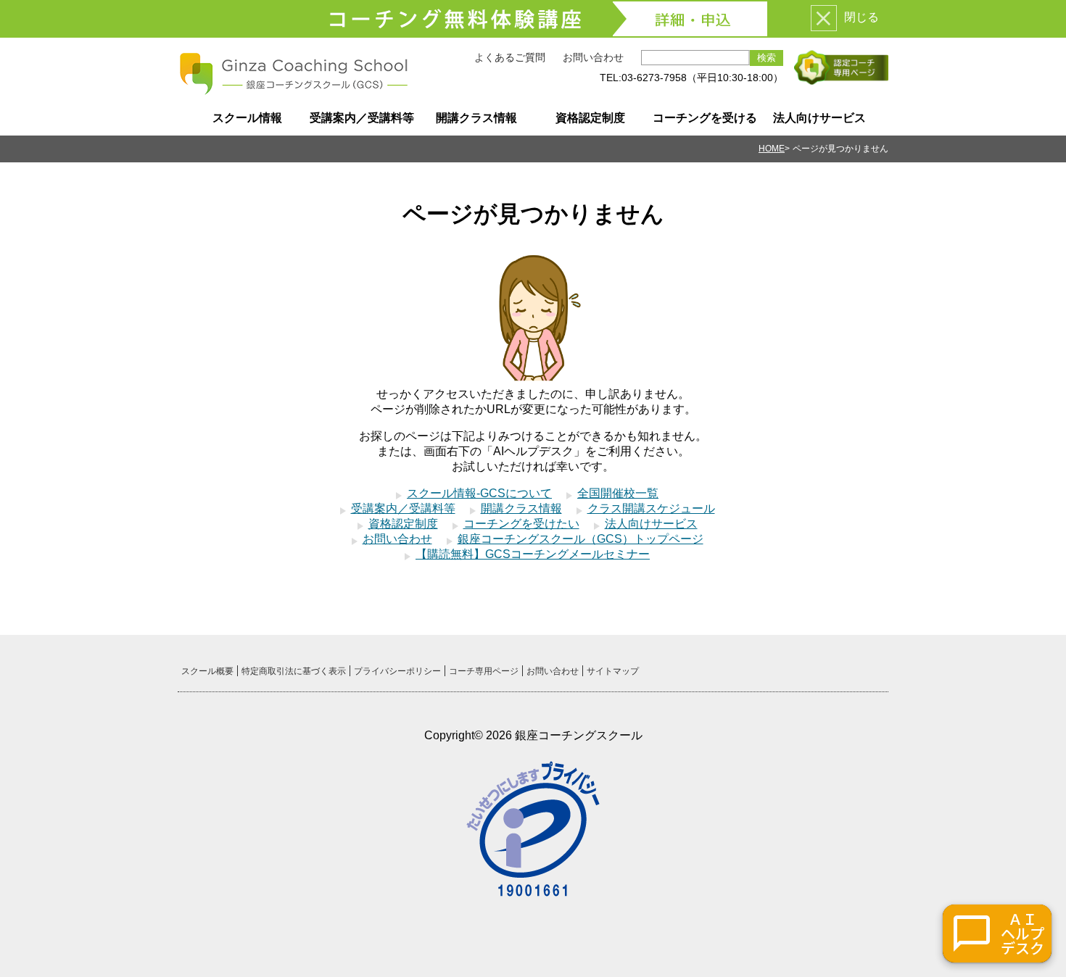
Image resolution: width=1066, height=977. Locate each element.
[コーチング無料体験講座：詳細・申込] (533, 19)
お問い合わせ (593, 57)
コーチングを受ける (705, 118)
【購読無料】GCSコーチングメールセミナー (533, 554)
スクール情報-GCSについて (479, 493)
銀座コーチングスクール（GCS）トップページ (580, 539)
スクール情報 (247, 118)
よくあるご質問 (509, 57)
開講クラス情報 (476, 118)
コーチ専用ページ (483, 671)
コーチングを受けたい (521, 523)
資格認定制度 (590, 118)
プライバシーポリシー (397, 671)
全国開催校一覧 (617, 493)
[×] (824, 18)
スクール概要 (207, 671)
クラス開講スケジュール (651, 508)
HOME (772, 149)
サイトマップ (613, 671)
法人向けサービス (819, 118)
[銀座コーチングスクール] (294, 90)
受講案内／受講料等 (362, 118)
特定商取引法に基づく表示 (293, 671)
